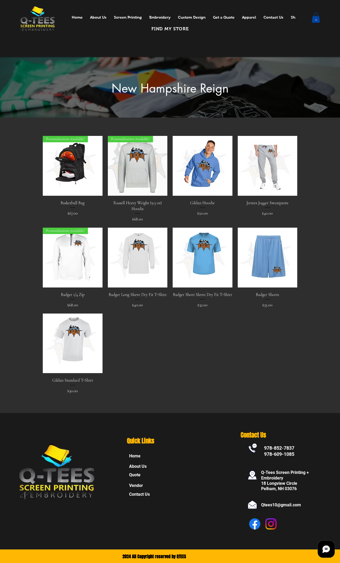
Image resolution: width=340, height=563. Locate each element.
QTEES (181, 556)
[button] (316, 17)
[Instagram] (271, 523)
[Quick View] (202, 166)
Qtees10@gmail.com (281, 504)
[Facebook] (254, 523)
